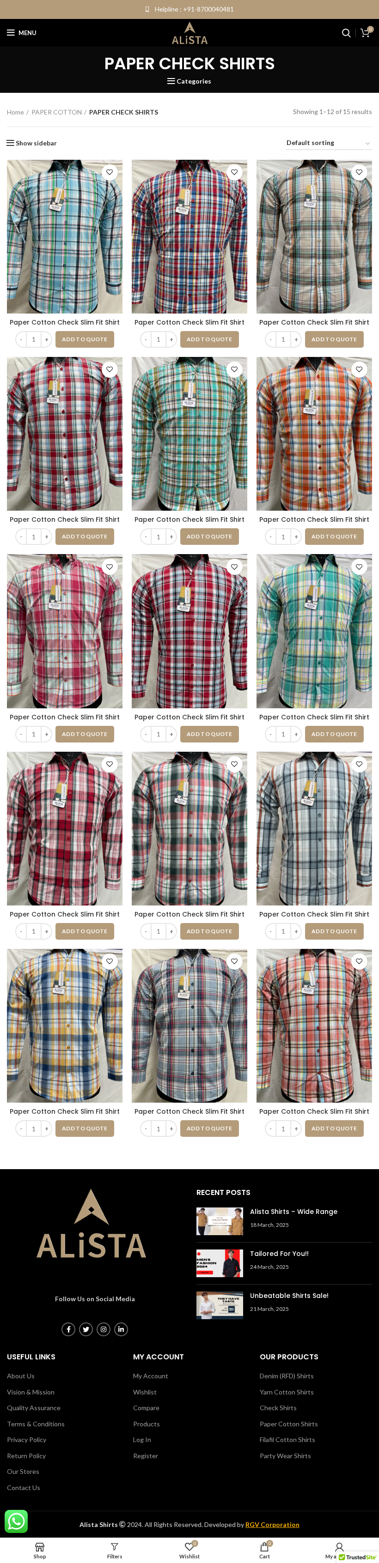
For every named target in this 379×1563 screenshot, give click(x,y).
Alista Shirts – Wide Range (293, 1211)
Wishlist (145, 1392)
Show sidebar (36, 143)
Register (145, 1456)
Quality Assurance (34, 1408)
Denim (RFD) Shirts (287, 1376)
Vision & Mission (31, 1392)
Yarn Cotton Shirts (287, 1392)
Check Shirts (278, 1408)
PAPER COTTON (56, 112)
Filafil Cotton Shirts (287, 1439)
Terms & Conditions (36, 1424)
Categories (194, 81)
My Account (150, 1376)
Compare (146, 1408)
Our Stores (23, 1471)
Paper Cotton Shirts (289, 1424)
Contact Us (23, 1487)
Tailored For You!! (279, 1253)
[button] (84, 339)
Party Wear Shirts (285, 1456)
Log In (142, 1439)
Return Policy (26, 1456)
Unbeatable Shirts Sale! (289, 1295)
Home (15, 112)
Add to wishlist (110, 172)
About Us (21, 1376)
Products (146, 1424)
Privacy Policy (26, 1439)
